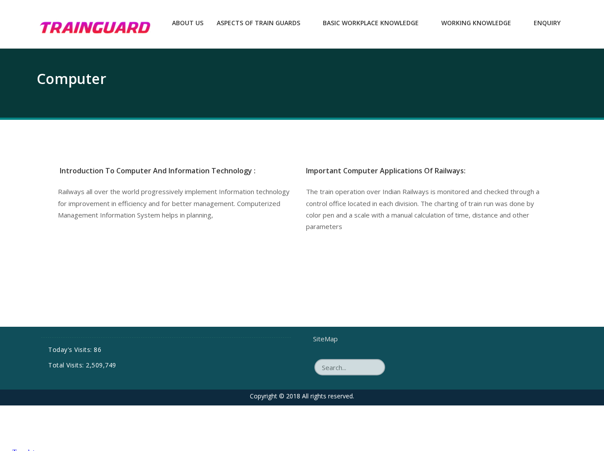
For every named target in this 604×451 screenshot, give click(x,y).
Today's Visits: (71, 349)
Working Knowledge (476, 23)
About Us (187, 23)
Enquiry (547, 23)
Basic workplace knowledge (371, 23)
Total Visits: (67, 365)
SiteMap (325, 338)
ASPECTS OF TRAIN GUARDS (258, 23)
